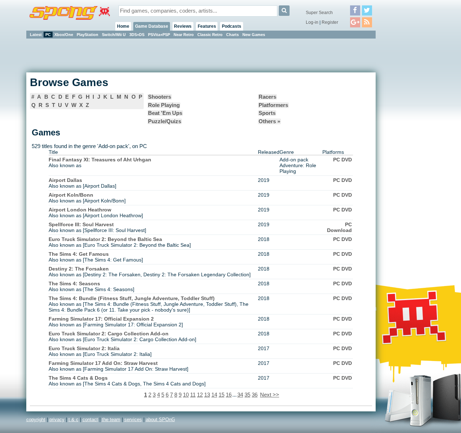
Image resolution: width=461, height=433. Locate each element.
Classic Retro (210, 34)
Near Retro (184, 34)
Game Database (151, 26)
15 (221, 395)
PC (48, 34)
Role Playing (164, 105)
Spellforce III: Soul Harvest (81, 224)
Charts (232, 34)
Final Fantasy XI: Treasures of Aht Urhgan (100, 159)
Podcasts (231, 26)
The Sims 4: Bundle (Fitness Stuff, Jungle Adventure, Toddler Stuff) (132, 298)
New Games (253, 34)
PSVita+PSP (159, 34)
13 (207, 395)
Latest (36, 34)
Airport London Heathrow (80, 210)
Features (207, 26)
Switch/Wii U (114, 34)
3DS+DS (136, 34)
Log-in (312, 22)
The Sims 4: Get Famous (79, 254)
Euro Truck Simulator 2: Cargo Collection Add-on (109, 333)
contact (90, 419)
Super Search (319, 12)
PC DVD (342, 159)
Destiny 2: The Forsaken (79, 269)
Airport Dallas (65, 180)
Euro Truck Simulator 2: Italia (84, 348)
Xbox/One (63, 34)
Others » (269, 121)
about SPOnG (160, 419)
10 (186, 395)
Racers (267, 97)
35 (247, 395)
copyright (35, 419)
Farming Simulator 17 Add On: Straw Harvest (103, 363)
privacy (56, 419)
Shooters (159, 97)
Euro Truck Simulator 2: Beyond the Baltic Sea (105, 239)
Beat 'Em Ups (165, 113)
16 (229, 395)
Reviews (183, 26)
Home (123, 26)
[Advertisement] (408, 148)
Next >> (269, 395)
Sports (267, 113)
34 (240, 395)
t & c (73, 419)
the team (111, 419)
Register (330, 22)
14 (214, 395)
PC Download (339, 227)
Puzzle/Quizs (164, 121)
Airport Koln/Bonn (71, 195)
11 (193, 395)
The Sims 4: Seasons (74, 283)
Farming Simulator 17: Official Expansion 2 (101, 319)
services (133, 419)
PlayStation (87, 34)
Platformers (273, 105)
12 (200, 395)
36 (255, 395)
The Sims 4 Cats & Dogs (78, 378)
